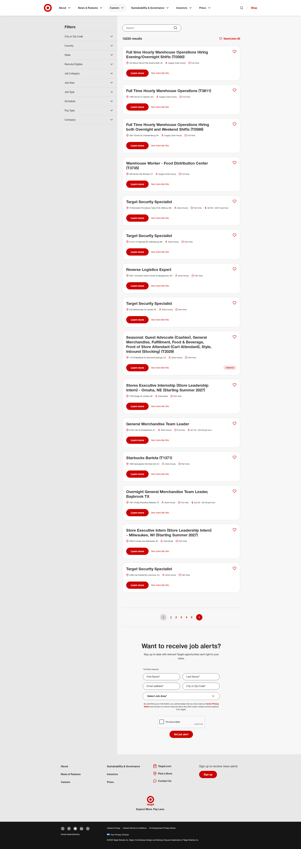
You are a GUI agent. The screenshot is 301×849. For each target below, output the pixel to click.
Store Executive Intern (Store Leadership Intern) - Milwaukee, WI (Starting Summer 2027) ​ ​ (168, 532)
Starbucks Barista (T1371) (149, 457)
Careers (114, 7)
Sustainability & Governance (147, 7)
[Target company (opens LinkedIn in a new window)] (81, 828)
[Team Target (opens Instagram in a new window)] (75, 828)
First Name (153, 676)
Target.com (164, 766)
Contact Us (165, 780)
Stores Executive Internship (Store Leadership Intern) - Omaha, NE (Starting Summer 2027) (167, 387)
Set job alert (181, 734)
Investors (181, 7)
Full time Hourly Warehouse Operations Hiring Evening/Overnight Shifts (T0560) (167, 54)
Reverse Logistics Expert (148, 269)
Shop (254, 7)
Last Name (193, 676)
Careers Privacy (113, 828)
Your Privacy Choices (119, 834)
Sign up (208, 774)
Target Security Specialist (149, 201)
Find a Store (165, 773)
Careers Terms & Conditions (135, 828)
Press (202, 7)
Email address (155, 686)
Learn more (137, 73)
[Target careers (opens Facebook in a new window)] (69, 828)
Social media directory (70, 834)
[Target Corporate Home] (48, 8)
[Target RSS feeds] (88, 828)
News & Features (88, 7)
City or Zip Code (196, 686)
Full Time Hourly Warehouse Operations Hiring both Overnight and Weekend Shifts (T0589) (167, 127)
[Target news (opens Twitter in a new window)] (63, 828)
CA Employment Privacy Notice (162, 828)
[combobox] (151, 27)
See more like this (160, 73)
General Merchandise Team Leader (157, 424)
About (62, 7)
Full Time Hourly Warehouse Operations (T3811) (168, 90)
